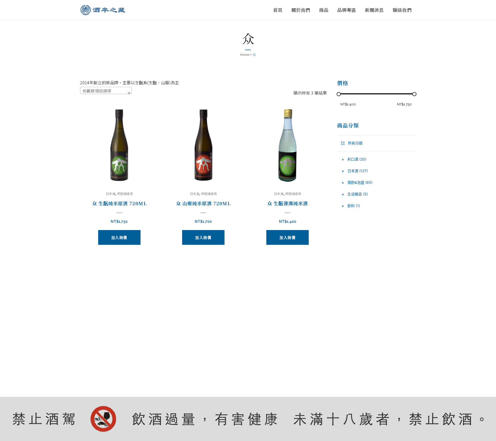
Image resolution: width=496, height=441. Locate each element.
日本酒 (110, 193)
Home (244, 54)
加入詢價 (119, 237)
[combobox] (106, 90)
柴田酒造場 (125, 193)
